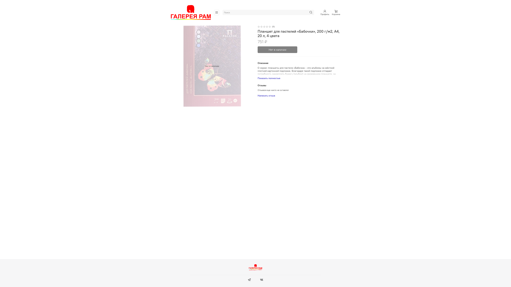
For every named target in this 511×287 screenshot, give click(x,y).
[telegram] (249, 280)
